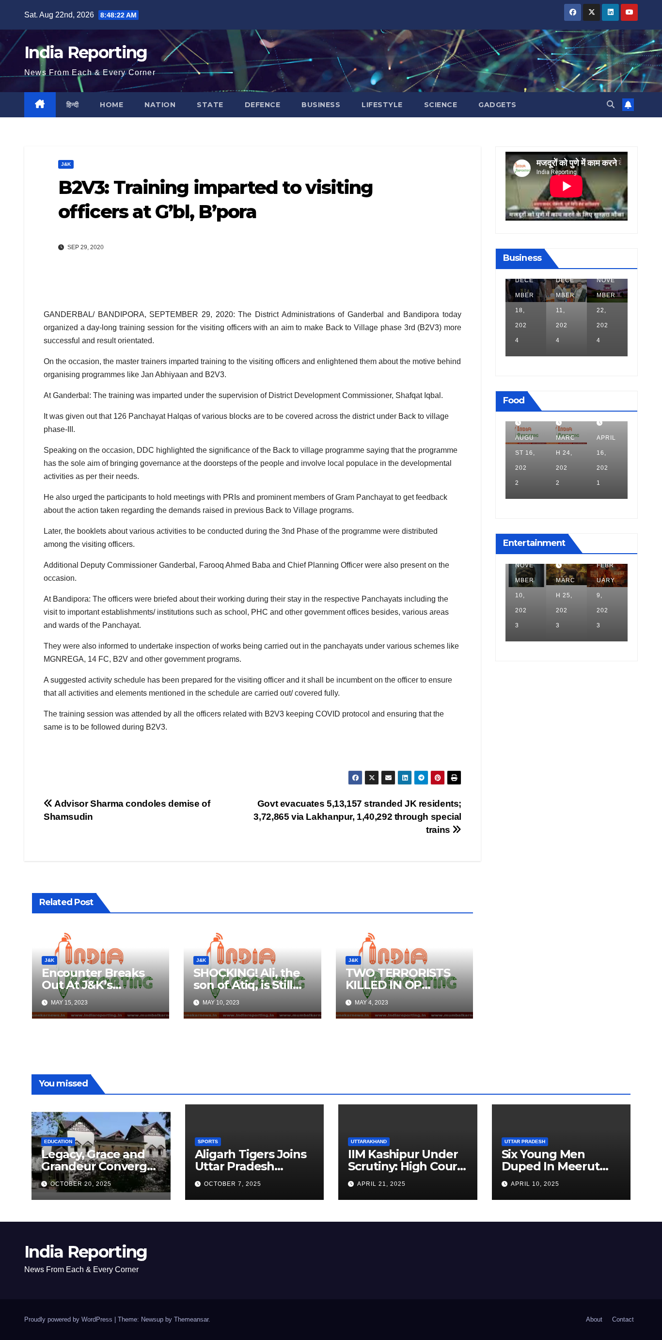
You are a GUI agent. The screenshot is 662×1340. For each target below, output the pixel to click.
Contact (623, 1319)
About (594, 1319)
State (210, 104)
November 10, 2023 (524, 595)
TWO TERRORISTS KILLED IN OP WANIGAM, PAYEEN (401, 985)
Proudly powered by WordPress (69, 1319)
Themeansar (191, 1319)
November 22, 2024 (606, 310)
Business (320, 104)
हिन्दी (72, 104)
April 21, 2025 (381, 1183)
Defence (263, 104)
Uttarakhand (369, 1141)
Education (58, 1141)
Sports (208, 1141)
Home (111, 104)
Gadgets (497, 104)
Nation (159, 104)
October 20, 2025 (80, 1183)
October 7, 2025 (232, 1183)
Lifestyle (382, 104)
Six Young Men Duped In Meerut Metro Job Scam (550, 1166)
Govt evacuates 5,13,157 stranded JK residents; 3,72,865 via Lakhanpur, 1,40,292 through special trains (357, 816)
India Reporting (85, 52)
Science (440, 104)
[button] (611, 104)
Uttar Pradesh (524, 1141)
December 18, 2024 (524, 310)
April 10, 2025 (535, 1183)
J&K (66, 164)
